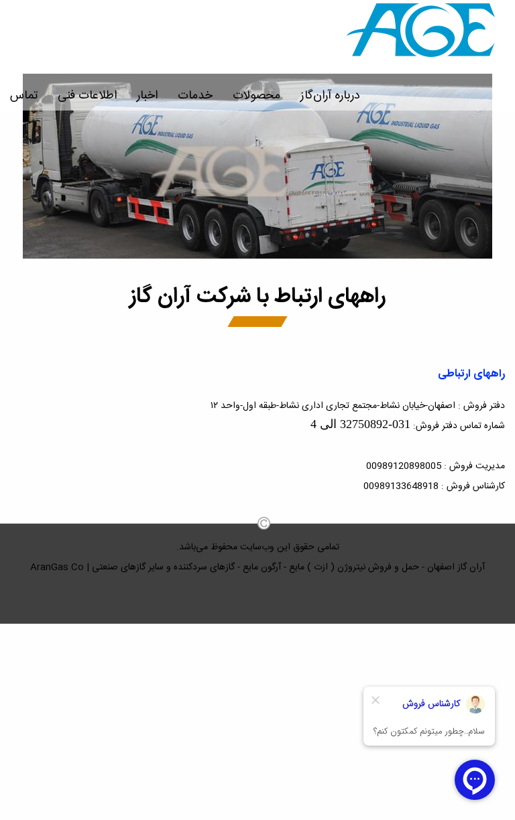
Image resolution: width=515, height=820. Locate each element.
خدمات (195, 96)
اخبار (147, 96)
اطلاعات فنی (87, 96)
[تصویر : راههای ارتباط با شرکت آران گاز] (257, 257)
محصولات (256, 96)
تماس (24, 96)
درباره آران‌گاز (330, 96)
